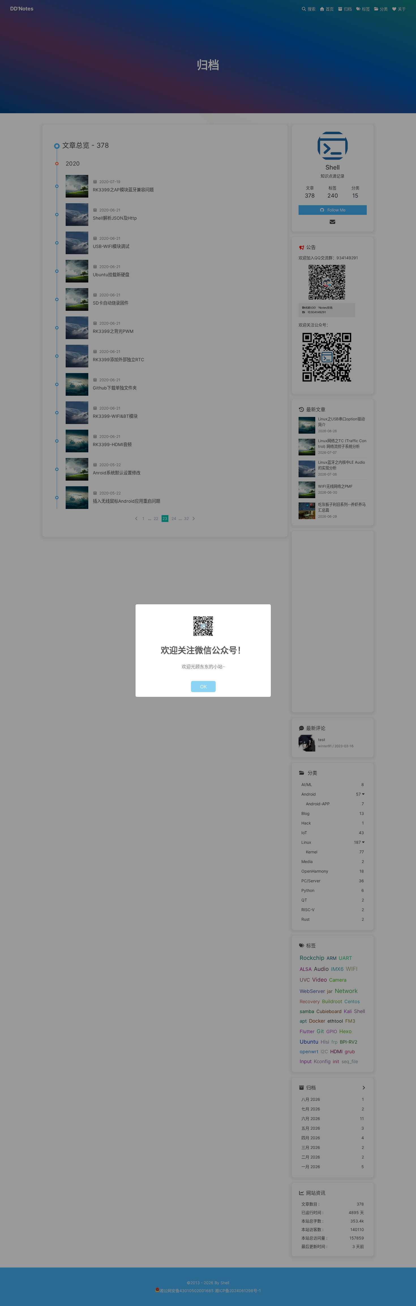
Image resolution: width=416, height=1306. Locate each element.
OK (203, 686)
